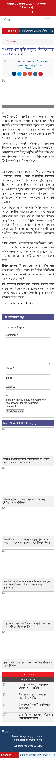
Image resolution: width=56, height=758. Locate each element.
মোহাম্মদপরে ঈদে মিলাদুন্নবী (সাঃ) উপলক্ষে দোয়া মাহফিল (33, 686)
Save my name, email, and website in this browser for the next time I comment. (26, 403)
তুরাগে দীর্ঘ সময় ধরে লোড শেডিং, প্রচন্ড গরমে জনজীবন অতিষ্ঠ (36, 716)
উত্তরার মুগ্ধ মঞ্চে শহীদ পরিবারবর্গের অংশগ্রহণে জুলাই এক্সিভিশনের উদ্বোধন (27, 461)
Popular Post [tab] (28, 679)
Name (10, 368)
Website (10, 387)
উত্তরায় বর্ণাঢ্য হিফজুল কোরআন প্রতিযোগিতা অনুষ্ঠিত (32, 696)
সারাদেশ (12, 41)
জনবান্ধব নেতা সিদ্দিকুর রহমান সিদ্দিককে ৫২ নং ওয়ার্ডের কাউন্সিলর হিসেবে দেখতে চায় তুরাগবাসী (27, 584)
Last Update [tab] (28, 674)
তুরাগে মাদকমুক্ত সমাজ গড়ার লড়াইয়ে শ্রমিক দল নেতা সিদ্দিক (28, 664)
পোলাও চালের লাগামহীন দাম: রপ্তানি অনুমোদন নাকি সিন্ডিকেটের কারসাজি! (27, 625)
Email (10, 377)
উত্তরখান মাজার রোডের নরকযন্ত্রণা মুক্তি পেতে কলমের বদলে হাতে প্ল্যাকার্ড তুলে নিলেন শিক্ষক (27, 541)
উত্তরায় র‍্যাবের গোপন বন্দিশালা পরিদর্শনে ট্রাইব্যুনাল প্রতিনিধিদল (24, 501)
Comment (12, 335)
